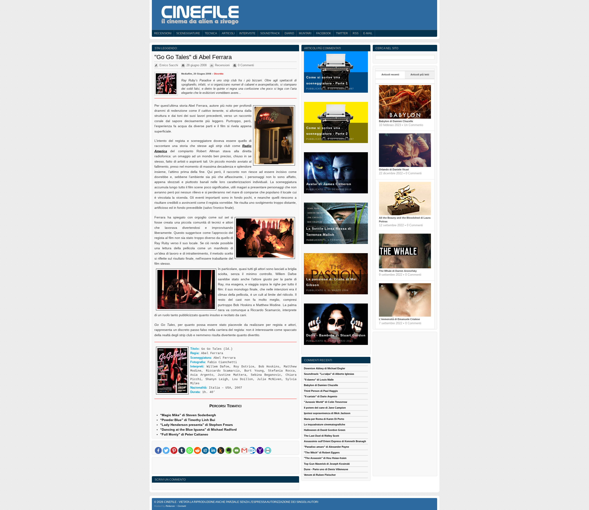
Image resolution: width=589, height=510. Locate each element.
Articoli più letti (419, 74)
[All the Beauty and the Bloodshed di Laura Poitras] (405, 214)
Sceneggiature (188, 33)
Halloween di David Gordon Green (324, 430)
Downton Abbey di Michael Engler (324, 368)
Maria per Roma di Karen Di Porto (324, 419)
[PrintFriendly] (267, 450)
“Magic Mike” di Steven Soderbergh (188, 415)
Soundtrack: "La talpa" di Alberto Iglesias (329, 373)
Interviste (247, 33)
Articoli (228, 33)
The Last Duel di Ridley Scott (321, 435)
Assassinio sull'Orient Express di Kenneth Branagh (335, 441)
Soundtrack (270, 33)
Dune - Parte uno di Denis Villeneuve (326, 469)
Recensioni (162, 33)
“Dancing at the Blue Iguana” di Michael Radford (198, 429)
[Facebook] (158, 450)
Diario (289, 33)
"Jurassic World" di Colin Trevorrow (325, 402)
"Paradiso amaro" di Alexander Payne (326, 446)
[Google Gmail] (244, 450)
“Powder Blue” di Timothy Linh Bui (187, 420)
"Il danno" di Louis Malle (319, 379)
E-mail (367, 33)
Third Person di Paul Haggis (321, 391)
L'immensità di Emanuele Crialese (399, 319)
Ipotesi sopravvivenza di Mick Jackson (327, 413)
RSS (355, 33)
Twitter (342, 33)
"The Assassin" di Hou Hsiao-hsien (325, 458)
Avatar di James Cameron (328, 184)
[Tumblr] (181, 450)
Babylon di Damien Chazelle (396, 121)
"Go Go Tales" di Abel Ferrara (193, 57)
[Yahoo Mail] (260, 450)
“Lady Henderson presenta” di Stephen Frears (196, 425)
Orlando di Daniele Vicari (394, 169)
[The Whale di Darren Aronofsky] (405, 267)
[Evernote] (228, 450)
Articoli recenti (390, 74)
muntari (305, 33)
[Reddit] (197, 450)
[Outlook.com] (252, 450)
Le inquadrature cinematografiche (324, 424)
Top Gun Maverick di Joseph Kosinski (327, 463)
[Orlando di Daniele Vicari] (405, 166)
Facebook (323, 33)
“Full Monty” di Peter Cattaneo (184, 434)
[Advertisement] (225, 466)
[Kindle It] (220, 450)
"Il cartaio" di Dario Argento (320, 396)
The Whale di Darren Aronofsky (398, 270)
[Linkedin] (213, 450)
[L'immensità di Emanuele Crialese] (405, 315)
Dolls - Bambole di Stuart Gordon (336, 335)
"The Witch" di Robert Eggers (322, 452)
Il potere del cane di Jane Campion (325, 407)
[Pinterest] (173, 450)
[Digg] (205, 450)
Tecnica (211, 33)
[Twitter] (166, 450)
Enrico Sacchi (168, 65)
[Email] (236, 450)
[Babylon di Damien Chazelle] (405, 117)
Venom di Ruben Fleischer (320, 474)
